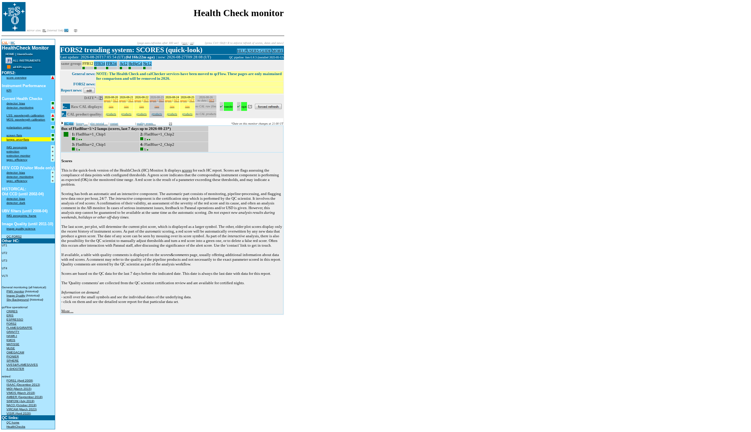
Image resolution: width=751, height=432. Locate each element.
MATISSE (12, 344)
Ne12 (147, 63)
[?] (170, 123)
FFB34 (99, 63)
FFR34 (111, 63)
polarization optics (18, 127)
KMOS (10, 340)
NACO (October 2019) (21, 405)
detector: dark (15, 202)
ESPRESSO (14, 319)
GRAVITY (12, 331)
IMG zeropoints (16, 147)
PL (44, 30)
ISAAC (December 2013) (23, 384)
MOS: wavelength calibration (25, 119)
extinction (12, 151)
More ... (67, 311)
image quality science (20, 228)
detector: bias (15, 103)
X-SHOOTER (15, 368)
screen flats (14, 135)
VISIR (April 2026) (18, 413)
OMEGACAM (15, 352)
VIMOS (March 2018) (20, 392)
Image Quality (15, 295)
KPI (8, 90)
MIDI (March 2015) (18, 388)
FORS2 (11, 323)
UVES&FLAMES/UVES (22, 364)
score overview (16, 77)
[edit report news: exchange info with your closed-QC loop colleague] (89, 90)
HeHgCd (135, 63)
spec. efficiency (16, 159)
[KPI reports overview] (9, 67)
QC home (12, 422)
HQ (66, 30)
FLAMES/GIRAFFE (19, 327)
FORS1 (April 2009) (19, 380)
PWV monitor (15, 291)
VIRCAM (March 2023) (21, 409)
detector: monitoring (19, 107)
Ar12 (124, 63)
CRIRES (12, 311)
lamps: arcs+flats (17, 139)
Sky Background (17, 299)
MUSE (10, 348)
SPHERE (12, 360)
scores (187, 170)
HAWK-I (11, 336)
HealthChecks (15, 426)
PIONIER (12, 356)
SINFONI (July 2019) (20, 401)
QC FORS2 (14, 236)
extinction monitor (18, 155)
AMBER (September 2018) (24, 397)
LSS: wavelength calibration (25, 115)
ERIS (9, 315)
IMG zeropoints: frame (21, 215)
